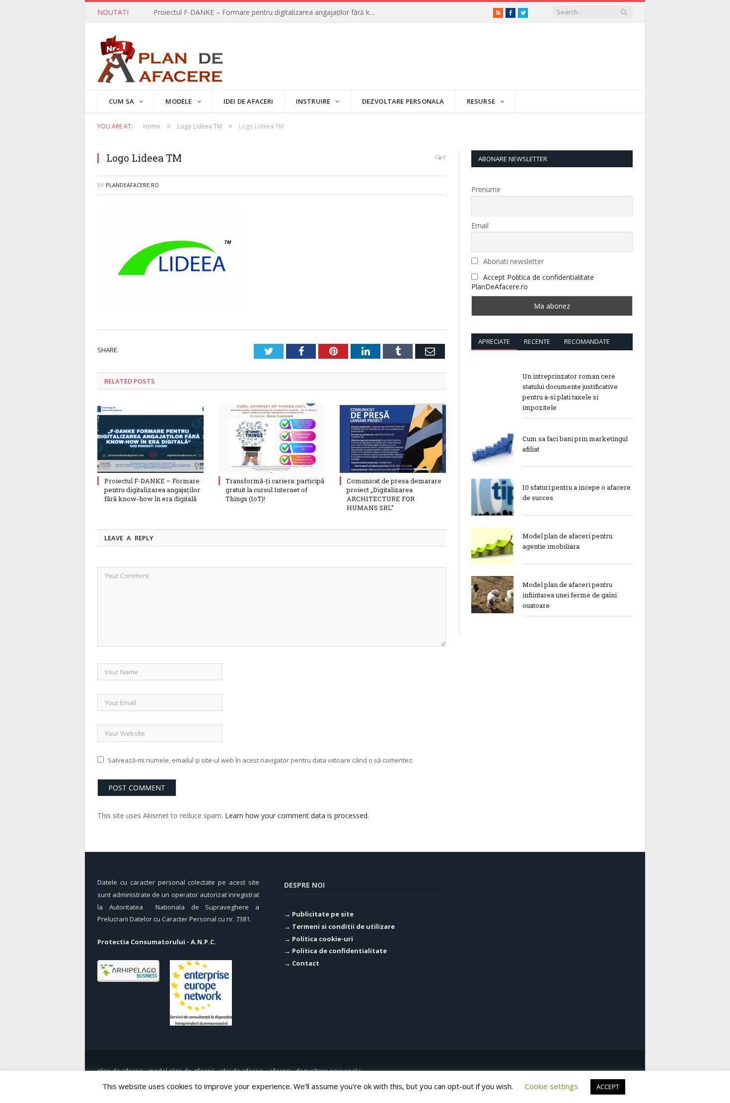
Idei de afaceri (248, 101)
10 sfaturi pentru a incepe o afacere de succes (576, 492)
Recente (537, 341)
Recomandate (587, 341)
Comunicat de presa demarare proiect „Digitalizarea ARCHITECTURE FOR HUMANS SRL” (394, 494)
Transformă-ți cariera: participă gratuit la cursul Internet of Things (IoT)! (267, 12)
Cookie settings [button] (551, 1086)
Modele (178, 101)
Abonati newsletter (512, 261)
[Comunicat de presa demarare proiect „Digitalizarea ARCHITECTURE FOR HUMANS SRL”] (393, 438)
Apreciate (494, 341)
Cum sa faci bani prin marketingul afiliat (575, 444)
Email (480, 225)
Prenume (486, 189)
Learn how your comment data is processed (296, 815)
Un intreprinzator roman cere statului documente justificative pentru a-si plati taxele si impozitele (570, 392)
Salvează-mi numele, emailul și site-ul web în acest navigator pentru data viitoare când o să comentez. (261, 760)
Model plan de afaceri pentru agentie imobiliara (567, 541)
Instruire (313, 101)
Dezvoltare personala (403, 101)
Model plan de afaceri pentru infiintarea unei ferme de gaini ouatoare (569, 595)
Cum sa (121, 101)
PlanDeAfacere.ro (132, 185)
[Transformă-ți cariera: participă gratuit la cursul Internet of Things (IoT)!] (272, 438)
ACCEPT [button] (607, 1086)
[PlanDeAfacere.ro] (159, 56)
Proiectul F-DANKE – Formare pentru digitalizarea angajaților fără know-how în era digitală (152, 489)
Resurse (481, 101)
